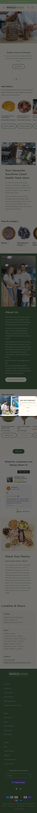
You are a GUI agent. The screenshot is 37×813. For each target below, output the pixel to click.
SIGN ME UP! (28, 407)
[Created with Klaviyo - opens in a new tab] (18, 416)
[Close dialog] (36, 397)
